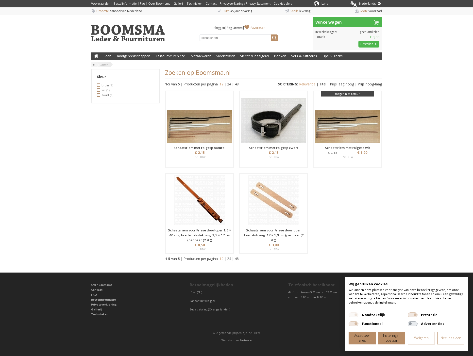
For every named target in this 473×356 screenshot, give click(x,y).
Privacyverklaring (104, 304)
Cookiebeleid (283, 3)
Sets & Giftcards (304, 56)
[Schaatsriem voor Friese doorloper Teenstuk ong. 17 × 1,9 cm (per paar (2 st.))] (273, 200)
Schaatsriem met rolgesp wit (347, 148)
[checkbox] (353, 314)
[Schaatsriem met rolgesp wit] (347, 118)
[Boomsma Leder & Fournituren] (94, 65)
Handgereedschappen (133, 56)
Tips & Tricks (332, 56)
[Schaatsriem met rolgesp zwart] (273, 118)
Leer (107, 56)
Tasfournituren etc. (170, 56)
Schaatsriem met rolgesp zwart (273, 148)
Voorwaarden (100, 3)
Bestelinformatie (125, 3)
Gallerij (179, 3)
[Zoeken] (274, 37)
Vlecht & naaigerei (254, 56)
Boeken (280, 56)
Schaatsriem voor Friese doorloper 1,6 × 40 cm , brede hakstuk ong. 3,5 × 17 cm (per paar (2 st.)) (199, 235)
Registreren (235, 28)
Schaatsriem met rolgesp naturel (199, 148)
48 (237, 84)
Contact (211, 3)
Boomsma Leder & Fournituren (96, 56)
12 (221, 84)
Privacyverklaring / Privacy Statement (245, 3)
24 (229, 84)
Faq (142, 3)
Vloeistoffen (225, 56)
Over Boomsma (159, 3)
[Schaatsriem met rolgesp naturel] (199, 118)
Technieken (195, 3)
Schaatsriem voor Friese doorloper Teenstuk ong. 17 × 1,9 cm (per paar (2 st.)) (273, 235)
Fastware (246, 340)
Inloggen (219, 28)
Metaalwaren (200, 56)
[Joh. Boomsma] (128, 30)
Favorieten (258, 28)
